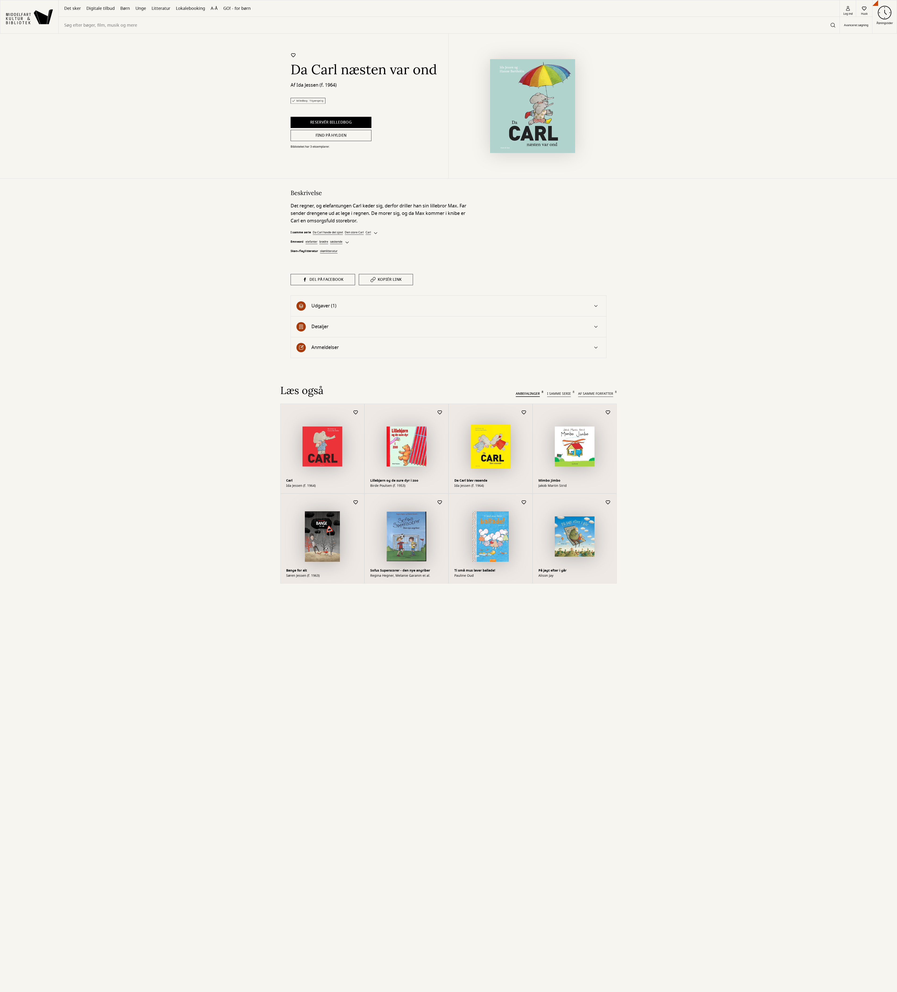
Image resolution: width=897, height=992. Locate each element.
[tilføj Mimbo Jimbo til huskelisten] (608, 412)
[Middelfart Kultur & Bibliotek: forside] (29, 16)
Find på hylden (331, 135)
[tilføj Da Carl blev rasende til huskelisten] (524, 412)
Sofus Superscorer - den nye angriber (400, 570)
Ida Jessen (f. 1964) (316, 85)
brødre (323, 242)
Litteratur (161, 8)
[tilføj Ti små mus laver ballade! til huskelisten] (524, 502)
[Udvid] (375, 233)
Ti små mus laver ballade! (474, 570)
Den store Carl (354, 232)
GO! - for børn (237, 8)
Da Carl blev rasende (470, 480)
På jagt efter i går (552, 570)
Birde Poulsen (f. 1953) (387, 486)
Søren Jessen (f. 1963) (303, 576)
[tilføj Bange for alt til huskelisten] (356, 502)
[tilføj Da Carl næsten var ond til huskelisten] (293, 55)
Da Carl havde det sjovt (328, 232)
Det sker (72, 8)
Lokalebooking (190, 8)
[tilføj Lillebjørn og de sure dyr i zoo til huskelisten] (440, 412)
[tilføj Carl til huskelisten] (356, 412)
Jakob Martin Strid (552, 486)
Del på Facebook (327, 279)
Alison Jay (545, 576)
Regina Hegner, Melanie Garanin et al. (400, 576)
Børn (125, 8)
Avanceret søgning (856, 25)
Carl (368, 232)
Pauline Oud (464, 576)
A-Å (214, 8)
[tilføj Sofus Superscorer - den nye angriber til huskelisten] (440, 502)
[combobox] (449, 25)
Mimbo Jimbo (549, 480)
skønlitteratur (329, 251)
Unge (140, 8)
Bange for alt (296, 570)
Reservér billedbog (331, 122)
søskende (336, 242)
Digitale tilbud (100, 8)
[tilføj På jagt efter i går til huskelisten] (608, 502)
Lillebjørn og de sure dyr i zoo (394, 480)
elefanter (311, 242)
